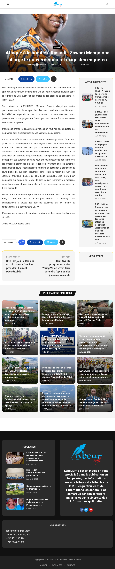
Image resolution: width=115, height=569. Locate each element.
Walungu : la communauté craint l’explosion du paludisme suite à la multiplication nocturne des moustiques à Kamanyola (93, 342)
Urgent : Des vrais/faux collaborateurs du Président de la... (37, 502)
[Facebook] (82, 510)
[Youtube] (91, 510)
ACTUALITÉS (57, 565)
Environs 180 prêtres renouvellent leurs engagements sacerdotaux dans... (36, 456)
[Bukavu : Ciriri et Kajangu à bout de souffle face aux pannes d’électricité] (87, 151)
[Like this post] (23, 242)
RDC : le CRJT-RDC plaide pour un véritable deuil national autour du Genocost (20, 345)
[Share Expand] (54, 79)
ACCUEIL (43, 565)
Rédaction (43, 64)
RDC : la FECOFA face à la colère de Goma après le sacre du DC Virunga (102, 95)
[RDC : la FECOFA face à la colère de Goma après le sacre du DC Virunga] (87, 97)
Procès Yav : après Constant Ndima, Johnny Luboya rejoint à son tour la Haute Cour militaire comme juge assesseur (19, 314)
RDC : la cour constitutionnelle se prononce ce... (35, 472)
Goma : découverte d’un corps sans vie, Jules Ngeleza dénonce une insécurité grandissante (20, 372)
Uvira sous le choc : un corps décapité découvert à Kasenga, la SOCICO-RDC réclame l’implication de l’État (57, 372)
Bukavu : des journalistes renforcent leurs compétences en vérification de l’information (102, 122)
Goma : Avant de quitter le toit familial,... (38, 487)
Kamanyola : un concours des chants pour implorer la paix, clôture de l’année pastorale (94, 374)
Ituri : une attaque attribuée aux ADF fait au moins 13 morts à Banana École (93, 317)
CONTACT (71, 565)
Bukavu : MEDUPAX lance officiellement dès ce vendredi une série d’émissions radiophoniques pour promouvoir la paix (57, 342)
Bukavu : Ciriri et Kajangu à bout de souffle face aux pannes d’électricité (102, 149)
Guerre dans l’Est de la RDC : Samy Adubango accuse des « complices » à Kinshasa (94, 402)
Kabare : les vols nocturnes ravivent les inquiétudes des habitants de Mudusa (56, 317)
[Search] (107, 4)
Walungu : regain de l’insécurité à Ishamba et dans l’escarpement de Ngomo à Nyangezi (20, 401)
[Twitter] (86, 510)
